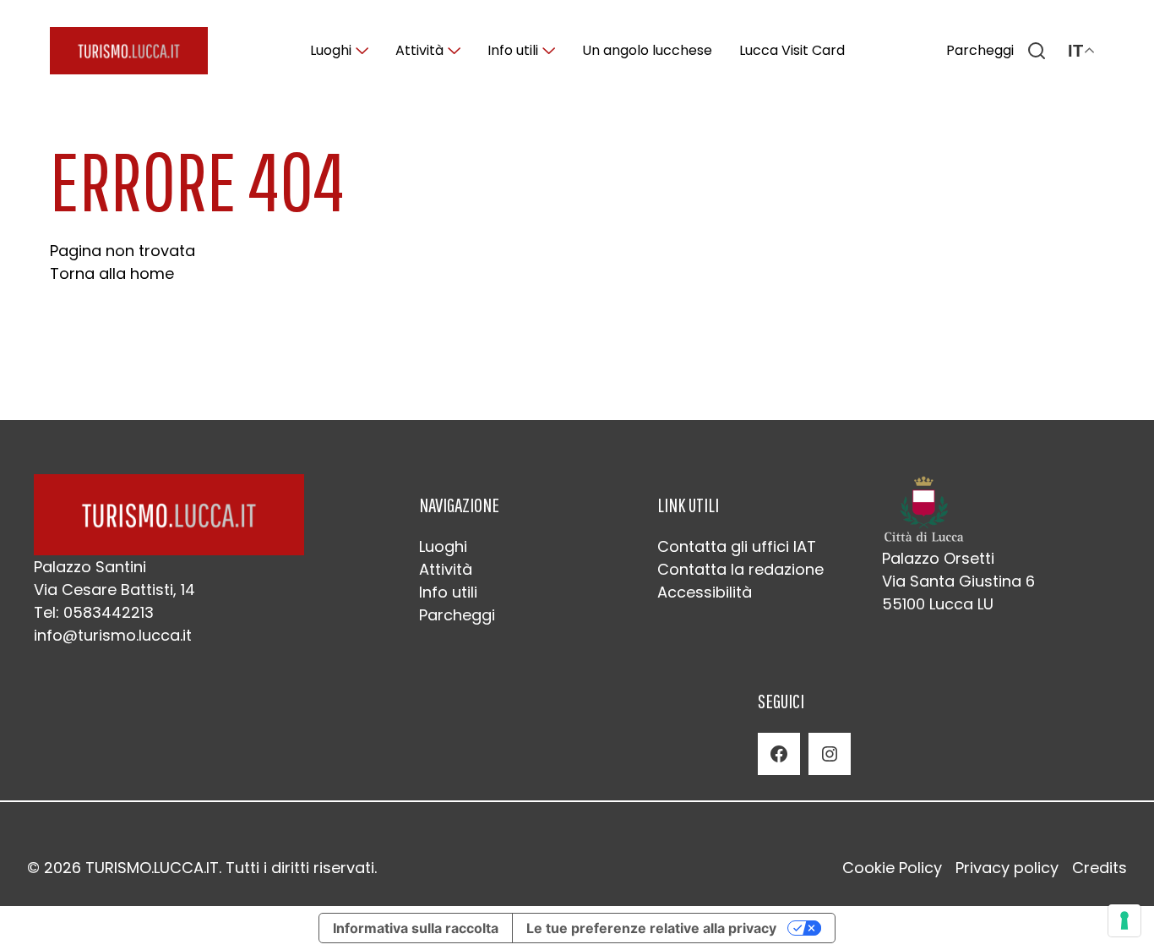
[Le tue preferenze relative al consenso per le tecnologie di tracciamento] (1124, 920)
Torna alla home (112, 273)
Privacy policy (1007, 867)
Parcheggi (980, 50)
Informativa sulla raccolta (415, 928)
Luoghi (330, 50)
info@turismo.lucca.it (113, 635)
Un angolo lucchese (647, 50)
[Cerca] (1036, 51)
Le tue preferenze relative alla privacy (651, 928)
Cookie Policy (892, 867)
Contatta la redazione (740, 569)
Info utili (512, 50)
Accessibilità (704, 592)
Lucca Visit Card (792, 50)
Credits (1099, 867)
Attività (419, 50)
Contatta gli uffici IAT (736, 546)
